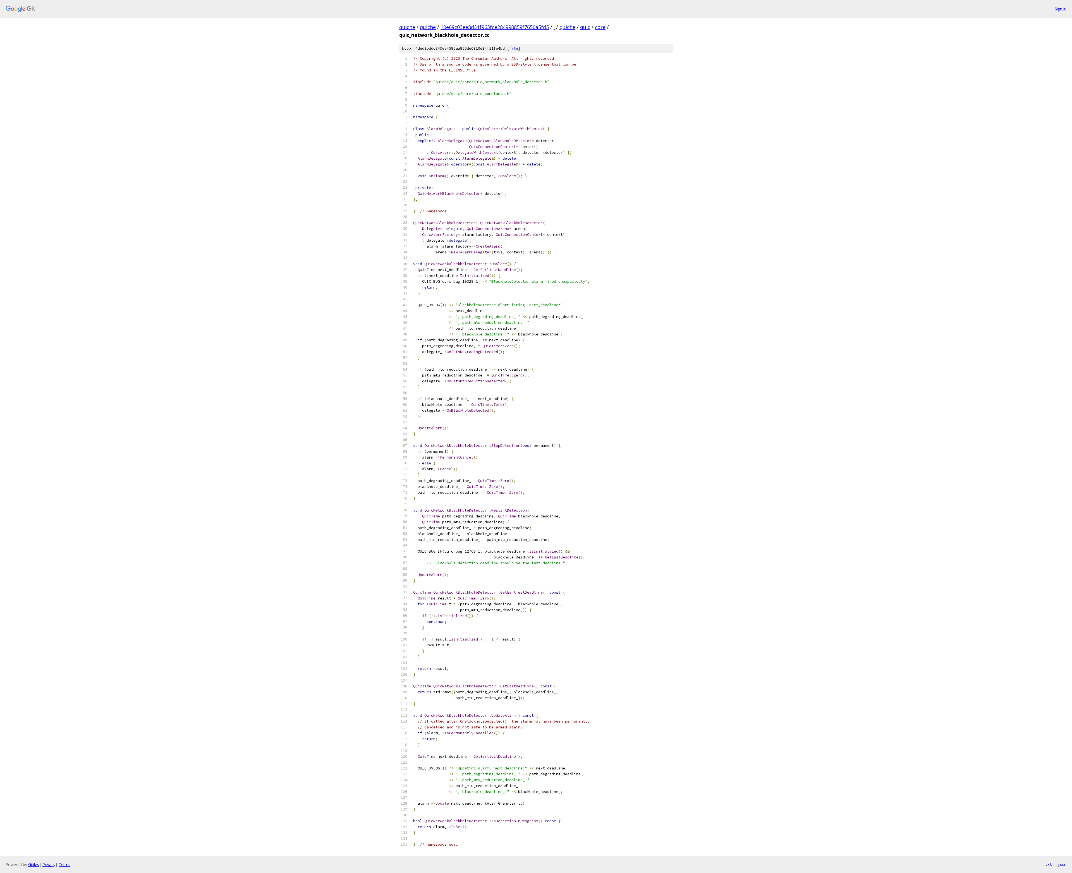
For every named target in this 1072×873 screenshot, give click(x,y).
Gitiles (33, 864)
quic (585, 27)
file (513, 48)
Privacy (48, 864)
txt (1048, 864)
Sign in (1060, 8)
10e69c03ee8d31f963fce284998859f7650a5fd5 (495, 27)
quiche (407, 27)
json (1061, 864)
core (600, 27)
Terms (64, 864)
